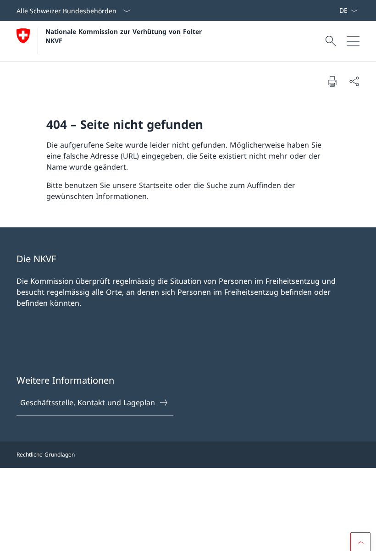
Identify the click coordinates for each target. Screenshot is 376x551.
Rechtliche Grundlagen (46, 454)
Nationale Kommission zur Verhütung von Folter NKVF (124, 35)
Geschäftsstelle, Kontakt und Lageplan (87, 402)
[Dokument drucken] (332, 81)
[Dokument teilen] (354, 81)
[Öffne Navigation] (353, 41)
